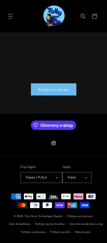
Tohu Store (31, 216)
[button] (10, 16)
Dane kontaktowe (19, 224)
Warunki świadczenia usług (86, 224)
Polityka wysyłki (60, 232)
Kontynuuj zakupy (54, 89)
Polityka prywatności (80, 216)
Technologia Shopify (50, 216)
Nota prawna (83, 232)
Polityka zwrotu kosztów (50, 224)
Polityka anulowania (33, 232)
